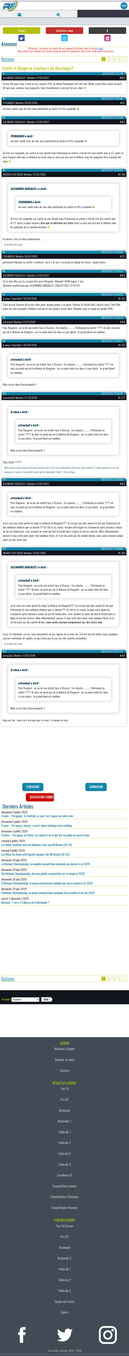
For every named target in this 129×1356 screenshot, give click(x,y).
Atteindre (6, 999)
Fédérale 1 (65, 1132)
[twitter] (65, 1333)
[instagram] (108, 1333)
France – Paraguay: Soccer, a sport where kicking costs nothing (36, 823)
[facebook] (22, 1333)
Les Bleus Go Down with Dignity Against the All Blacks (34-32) (35, 852)
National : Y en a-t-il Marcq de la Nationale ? (25, 900)
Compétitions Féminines (64, 1197)
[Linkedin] (107, 38)
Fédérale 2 (64, 1142)
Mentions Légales (64, 1049)
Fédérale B (64, 1153)
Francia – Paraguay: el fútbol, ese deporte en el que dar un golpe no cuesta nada (45, 833)
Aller (46, 999)
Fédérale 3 (64, 1164)
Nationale (64, 1110)
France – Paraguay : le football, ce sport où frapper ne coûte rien (37, 814)
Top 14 (65, 1088)
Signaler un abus (64, 1059)
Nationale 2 (64, 1121)
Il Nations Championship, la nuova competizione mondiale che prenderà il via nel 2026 (48, 891)
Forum (21, 31)
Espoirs (64, 1312)
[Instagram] (64, 38)
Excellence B (64, 1175)
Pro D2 (65, 1099)
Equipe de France (65, 1301)
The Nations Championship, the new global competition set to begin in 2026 (43, 871)
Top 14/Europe (64, 1226)
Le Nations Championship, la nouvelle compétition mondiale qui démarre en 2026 (45, 862)
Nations (7, 59)
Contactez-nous (64, 31)
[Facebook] (107, 30)
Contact (64, 1070)
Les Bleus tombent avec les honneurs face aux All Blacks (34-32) (36, 842)
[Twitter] (21, 38)
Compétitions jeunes (64, 1186)
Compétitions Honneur (64, 1207)
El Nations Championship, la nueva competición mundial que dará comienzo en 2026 (47, 881)
